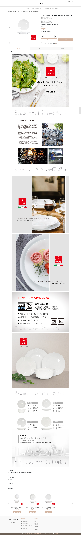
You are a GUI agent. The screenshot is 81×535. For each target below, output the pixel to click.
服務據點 (36, 526)
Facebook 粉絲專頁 (64, 518)
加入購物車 (49, 39)
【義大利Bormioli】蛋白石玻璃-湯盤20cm (33, 508)
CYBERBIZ (56, 533)
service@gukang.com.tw (27, 525)
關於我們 (36, 524)
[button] (38, 27)
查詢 (35, 521)
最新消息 (36, 523)
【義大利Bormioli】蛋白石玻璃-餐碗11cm (17, 508)
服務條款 (36, 527)
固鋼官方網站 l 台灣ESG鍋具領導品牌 (34, 533)
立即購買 (65, 39)
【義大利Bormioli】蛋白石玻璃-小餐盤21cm (48, 508)
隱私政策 (36, 529)
